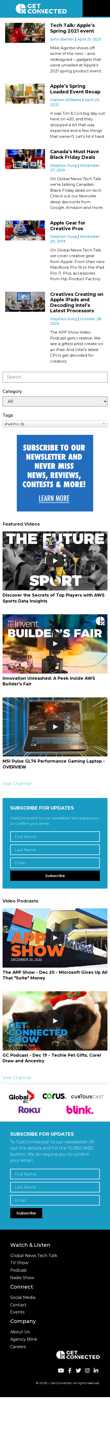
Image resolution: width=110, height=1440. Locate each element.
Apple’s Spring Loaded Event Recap (75, 89)
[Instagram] (87, 1370)
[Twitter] (78, 1370)
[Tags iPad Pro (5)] (55, 424)
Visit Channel (17, 783)
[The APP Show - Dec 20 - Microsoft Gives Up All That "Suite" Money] (55, 938)
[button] (105, 8)
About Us (19, 1331)
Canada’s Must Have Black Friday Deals (74, 154)
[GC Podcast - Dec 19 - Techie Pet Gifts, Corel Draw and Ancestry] (55, 1020)
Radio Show (22, 1277)
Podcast (18, 1270)
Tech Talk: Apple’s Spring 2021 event (72, 28)
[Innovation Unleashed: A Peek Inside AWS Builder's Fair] (55, 644)
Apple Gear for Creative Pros (67, 225)
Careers (18, 1346)
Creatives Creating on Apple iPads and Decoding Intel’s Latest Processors (76, 302)
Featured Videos (21, 524)
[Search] (55, 377)
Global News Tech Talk (33, 1255)
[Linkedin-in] (96, 1370)
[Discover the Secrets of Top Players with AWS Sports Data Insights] (55, 561)
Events (17, 1312)
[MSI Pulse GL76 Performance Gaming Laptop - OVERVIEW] (55, 727)
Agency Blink (23, 1339)
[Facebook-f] (69, 1370)
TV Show (19, 1262)
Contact (18, 1304)
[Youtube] (60, 1370)
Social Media (22, 1297)
